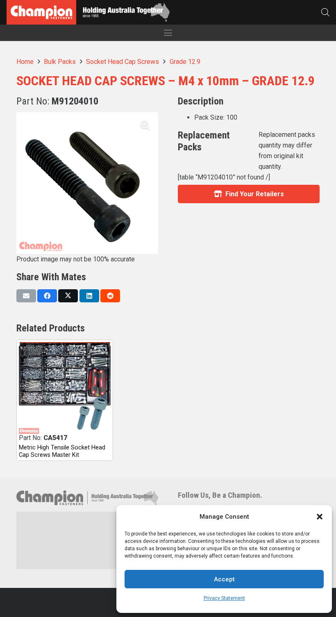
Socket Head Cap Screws (122, 62)
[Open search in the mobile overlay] (325, 12)
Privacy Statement (224, 598)
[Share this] (47, 295)
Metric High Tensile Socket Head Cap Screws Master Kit (62, 451)
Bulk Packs (60, 62)
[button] (320, 517)
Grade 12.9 (185, 62)
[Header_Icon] (41, 12)
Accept (224, 579)
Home (25, 62)
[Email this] (26, 295)
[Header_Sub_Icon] (126, 12)
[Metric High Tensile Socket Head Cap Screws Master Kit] (65, 388)
